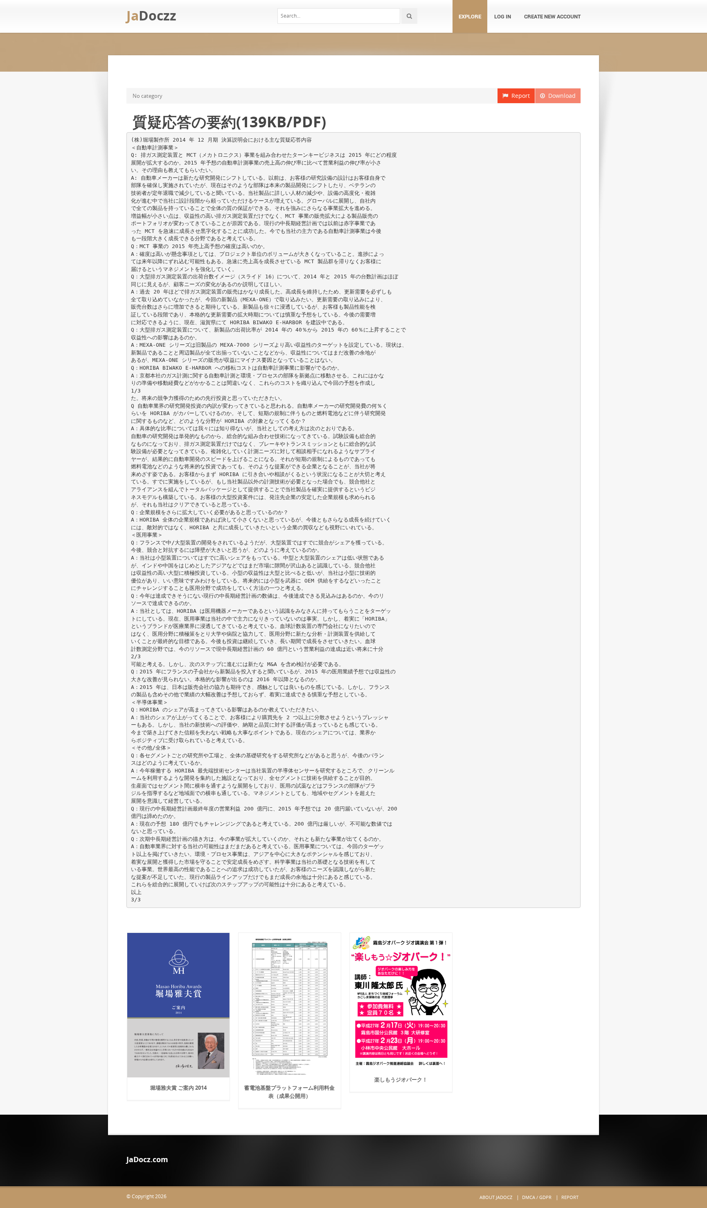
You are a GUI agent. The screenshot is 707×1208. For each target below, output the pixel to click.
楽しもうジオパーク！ (401, 1079)
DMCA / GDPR (537, 1197)
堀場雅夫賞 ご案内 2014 (178, 1087)
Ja (151, 15)
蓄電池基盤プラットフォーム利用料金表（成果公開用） (289, 1092)
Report (519, 95)
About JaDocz (496, 1197)
